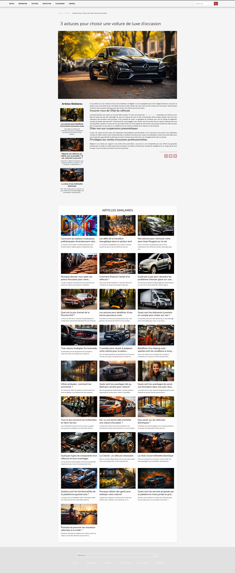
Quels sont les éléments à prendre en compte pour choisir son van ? (155, 314)
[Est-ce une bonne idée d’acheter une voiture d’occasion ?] (117, 406)
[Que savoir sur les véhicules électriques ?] (156, 406)
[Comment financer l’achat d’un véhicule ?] (117, 263)
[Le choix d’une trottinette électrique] (72, 174)
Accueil (60, 13)
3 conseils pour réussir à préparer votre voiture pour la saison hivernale (115, 351)
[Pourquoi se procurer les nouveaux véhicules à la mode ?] (79, 514)
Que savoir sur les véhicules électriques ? (151, 421)
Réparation (23, 3)
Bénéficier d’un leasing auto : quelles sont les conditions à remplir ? (156, 351)
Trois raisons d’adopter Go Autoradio (79, 348)
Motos (11, 3)
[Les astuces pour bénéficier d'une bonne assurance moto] (72, 115)
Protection (47, 3)
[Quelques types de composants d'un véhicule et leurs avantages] (79, 442)
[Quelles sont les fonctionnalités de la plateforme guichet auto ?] (79, 478)
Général (72, 3)
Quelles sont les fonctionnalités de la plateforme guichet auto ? (78, 493)
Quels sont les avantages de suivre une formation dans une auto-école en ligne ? (155, 387)
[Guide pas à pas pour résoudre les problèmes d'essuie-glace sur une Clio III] (156, 263)
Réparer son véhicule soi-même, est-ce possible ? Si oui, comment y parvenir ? (72, 156)
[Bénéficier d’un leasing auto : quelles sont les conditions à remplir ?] (156, 335)
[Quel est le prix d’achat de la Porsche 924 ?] (79, 299)
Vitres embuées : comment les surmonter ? (76, 385)
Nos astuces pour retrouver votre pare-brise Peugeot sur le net (154, 240)
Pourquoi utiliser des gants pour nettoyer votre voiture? (115, 493)
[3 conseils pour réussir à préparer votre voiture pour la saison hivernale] (117, 335)
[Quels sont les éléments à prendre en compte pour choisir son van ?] (156, 299)
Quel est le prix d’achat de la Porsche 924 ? (75, 314)
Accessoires (60, 3)
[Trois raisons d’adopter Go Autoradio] (79, 335)
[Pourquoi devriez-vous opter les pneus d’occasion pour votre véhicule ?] (79, 263)
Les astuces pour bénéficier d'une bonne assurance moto (72, 125)
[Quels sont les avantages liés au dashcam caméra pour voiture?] (117, 371)
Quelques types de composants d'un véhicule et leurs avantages (79, 457)
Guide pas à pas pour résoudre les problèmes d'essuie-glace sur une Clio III (154, 279)
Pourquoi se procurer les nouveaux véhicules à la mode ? (78, 529)
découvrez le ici (150, 115)
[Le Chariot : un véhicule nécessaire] (117, 442)
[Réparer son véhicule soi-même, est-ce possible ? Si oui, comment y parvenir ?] (72, 144)
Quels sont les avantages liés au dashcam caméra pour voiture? (115, 385)
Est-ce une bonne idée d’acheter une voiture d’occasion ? (115, 421)
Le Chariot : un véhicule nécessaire (116, 455)
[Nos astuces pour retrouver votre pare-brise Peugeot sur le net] (156, 225)
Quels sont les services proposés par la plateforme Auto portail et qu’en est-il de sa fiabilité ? (156, 494)
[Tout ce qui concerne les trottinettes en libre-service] (79, 406)
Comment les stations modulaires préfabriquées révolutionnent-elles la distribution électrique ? (78, 241)
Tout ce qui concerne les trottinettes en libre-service (79, 421)
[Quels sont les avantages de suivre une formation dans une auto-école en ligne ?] (156, 371)
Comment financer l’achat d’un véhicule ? (114, 278)
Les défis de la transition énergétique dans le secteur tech (115, 240)
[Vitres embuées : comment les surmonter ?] (79, 371)
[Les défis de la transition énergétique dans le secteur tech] (117, 225)
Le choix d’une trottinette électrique (72, 185)
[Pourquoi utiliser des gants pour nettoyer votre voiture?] (117, 478)
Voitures (34, 3)
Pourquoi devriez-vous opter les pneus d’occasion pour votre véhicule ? (76, 279)
